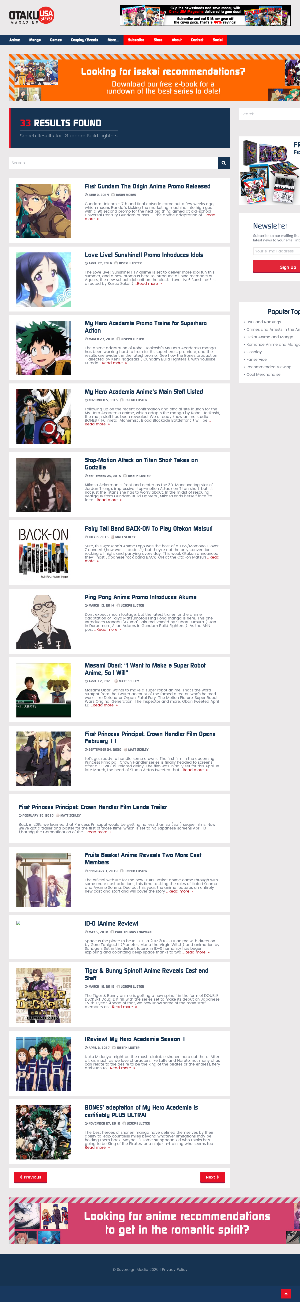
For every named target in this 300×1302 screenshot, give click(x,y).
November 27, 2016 (104, 1124)
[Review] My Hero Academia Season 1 (135, 1039)
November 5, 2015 (103, 400)
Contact (197, 40)
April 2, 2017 (99, 1048)
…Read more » (148, 283)
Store (158, 40)
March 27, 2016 (101, 339)
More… (113, 40)
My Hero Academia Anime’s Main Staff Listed (144, 391)
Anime (14, 40)
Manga (35, 40)
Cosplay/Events (84, 40)
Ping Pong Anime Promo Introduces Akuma (141, 597)
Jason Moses (125, 195)
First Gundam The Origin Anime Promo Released (147, 186)
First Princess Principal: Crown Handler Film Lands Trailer (93, 807)
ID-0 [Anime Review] (112, 923)
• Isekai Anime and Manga (268, 337)
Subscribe (136, 40)
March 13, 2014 (101, 606)
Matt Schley (125, 537)
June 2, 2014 (98, 195)
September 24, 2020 (104, 750)
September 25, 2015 (104, 476)
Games (56, 40)
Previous (31, 1177)
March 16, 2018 (101, 987)
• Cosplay (253, 352)
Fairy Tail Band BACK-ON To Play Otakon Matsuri (149, 528)
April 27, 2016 (100, 263)
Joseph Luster (130, 263)
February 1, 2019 (103, 871)
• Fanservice (255, 359)
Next (211, 1177)
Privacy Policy (175, 1270)
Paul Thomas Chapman (133, 932)
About (177, 40)
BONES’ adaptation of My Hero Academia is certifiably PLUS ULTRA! (141, 1111)
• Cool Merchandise (262, 374)
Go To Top (286, 1293)
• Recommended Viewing (268, 367)
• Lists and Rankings (262, 322)
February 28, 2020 (38, 816)
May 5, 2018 (98, 932)
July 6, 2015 (98, 537)
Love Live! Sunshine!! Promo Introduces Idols (144, 255)
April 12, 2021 (100, 681)
